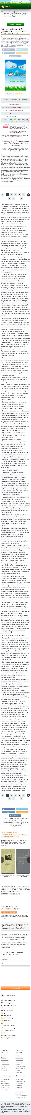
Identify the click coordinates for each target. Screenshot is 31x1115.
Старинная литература (9, 1030)
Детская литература (9, 1018)
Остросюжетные (5, 1085)
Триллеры (4, 1068)
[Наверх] (26, 1111)
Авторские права (15, 25)
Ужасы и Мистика (20, 1068)
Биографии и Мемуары (16, 110)
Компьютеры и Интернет (10, 1035)
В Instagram (7, 812)
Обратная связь (20, 1097)
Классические (5, 1064)
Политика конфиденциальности (22, 1094)
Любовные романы (8, 1003)
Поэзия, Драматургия (9, 1038)
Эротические (4, 1089)
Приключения (7, 1015)
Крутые (3, 1066)
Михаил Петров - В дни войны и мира (23, 875)
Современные (5, 1087)
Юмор (5, 1033)
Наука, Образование (9, 1008)
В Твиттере (21, 49)
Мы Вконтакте (14, 56)
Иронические (4, 1060)
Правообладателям (21, 1091)
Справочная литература (10, 1028)
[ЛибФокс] (7, 6)
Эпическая (19, 1072)
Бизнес (5, 1023)
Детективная (19, 1060)
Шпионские (4, 1070)
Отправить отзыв (15, 988)
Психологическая (20, 1066)
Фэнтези (18, 1070)
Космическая (19, 1062)
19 (21, 198)
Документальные (8, 1010)
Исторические (5, 1062)
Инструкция (17, 136)
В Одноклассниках (22, 812)
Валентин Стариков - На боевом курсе (8, 875)
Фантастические (5, 1083)
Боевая (18, 1056)
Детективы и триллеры (10, 1005)
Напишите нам (13, 131)
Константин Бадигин (15, 104)
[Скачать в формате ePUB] (15, 121)
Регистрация (24, 1)
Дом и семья (7, 1020)
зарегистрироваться (20, 927)
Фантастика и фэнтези (9, 1000)
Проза (5, 1013)
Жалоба (5, 126)
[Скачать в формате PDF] (27, 121)
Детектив (3, 1058)
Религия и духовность (9, 1025)
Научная (18, 1064)
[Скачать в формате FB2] (11, 121)
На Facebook (8, 49)
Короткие (3, 1081)
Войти (15, 1)
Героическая (19, 1058)
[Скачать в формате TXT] (19, 121)
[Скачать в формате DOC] (23, 121)
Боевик (3, 1056)
